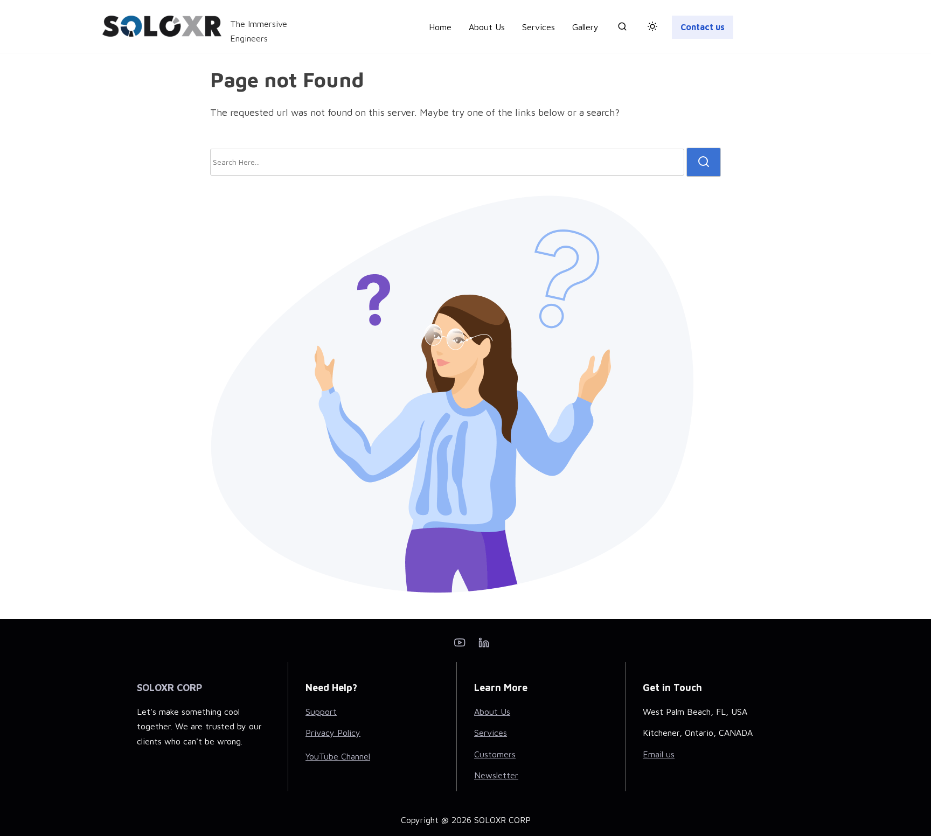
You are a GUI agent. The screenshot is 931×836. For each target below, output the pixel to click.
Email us (659, 754)
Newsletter (496, 775)
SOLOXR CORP (169, 687)
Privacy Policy (332, 732)
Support (321, 711)
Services (490, 732)
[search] (622, 28)
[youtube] (459, 646)
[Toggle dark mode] (650, 28)
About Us (492, 711)
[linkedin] (483, 646)
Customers (495, 754)
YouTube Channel (337, 756)
